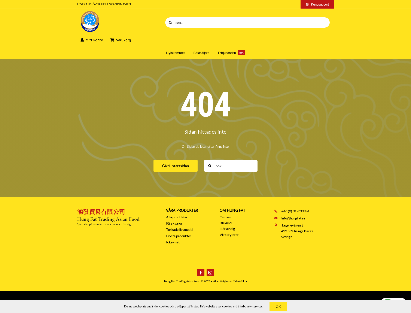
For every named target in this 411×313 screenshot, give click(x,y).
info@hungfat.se (293, 218)
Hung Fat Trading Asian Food (182, 281)
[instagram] (210, 272)
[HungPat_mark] (90, 12)
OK (278, 306)
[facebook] (200, 272)
